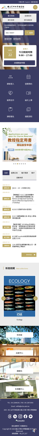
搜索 (29, 32)
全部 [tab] (6, 173)
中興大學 (21, 2)
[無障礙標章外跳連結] (20, 421)
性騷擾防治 (23, 426)
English (27, 2)
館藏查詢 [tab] (28, 16)
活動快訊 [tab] (19, 177)
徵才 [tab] (33, 173)
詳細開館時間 (19, 62)
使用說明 (16, 38)
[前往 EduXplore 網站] (34, 431)
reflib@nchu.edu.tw (22, 406)
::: (0, 5)
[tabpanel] (19, 215)
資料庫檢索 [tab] (28, 20)
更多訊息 (29, 255)
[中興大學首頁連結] (12, 7)
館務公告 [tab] (14, 173)
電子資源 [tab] (24, 173)
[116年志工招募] (19, 145)
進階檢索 (8, 38)
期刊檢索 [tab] (11, 20)
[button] (13, 163)
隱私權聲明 (15, 426)
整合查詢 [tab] (11, 16)
